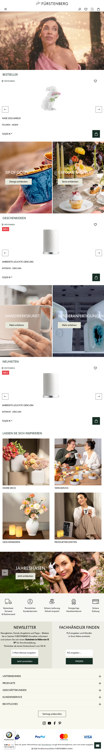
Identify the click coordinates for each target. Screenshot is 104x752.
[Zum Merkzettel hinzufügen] (95, 81)
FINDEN (79, 661)
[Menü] (6, 9)
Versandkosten (46, 745)
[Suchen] (79, 9)
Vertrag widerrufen (52, 714)
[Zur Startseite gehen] (52, 3)
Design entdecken (18, 181)
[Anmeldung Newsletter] (97, 745)
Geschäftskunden (14, 690)
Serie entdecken (70, 181)
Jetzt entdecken (25, 576)
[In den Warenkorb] (96, 134)
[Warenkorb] (98, 9)
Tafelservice (61, 488)
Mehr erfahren (16, 325)
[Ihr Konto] (92, 9)
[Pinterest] (59, 723)
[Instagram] (44, 723)
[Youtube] (49, 723)
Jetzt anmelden (24, 661)
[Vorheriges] (5, 109)
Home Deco (9, 488)
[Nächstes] (99, 109)
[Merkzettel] (86, 9)
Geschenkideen (11, 542)
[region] (52, 109)
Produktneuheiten (66, 542)
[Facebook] (54, 723)
